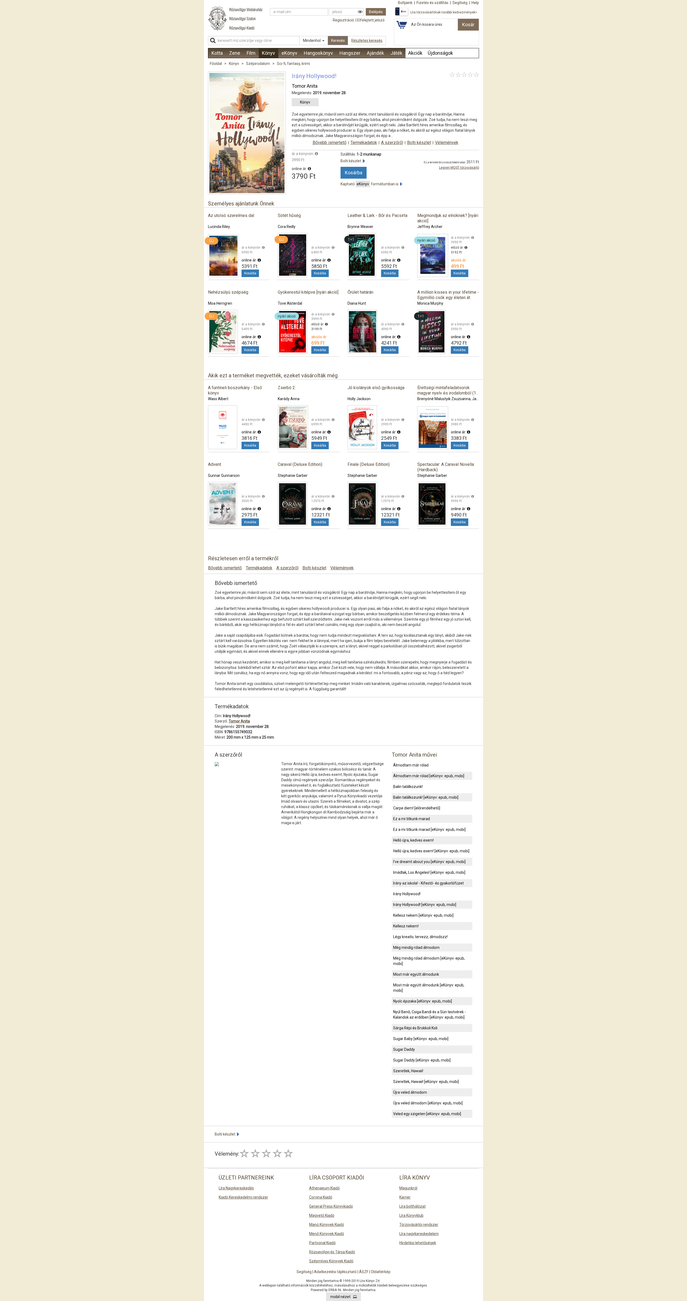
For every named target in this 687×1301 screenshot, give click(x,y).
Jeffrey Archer (430, 226)
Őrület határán (360, 292)
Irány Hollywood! (407, 894)
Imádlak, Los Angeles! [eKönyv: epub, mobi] (429, 872)
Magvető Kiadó (321, 1215)
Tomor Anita (304, 86)
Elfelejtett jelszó (371, 20)
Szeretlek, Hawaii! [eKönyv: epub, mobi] (426, 1081)
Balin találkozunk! (408, 786)
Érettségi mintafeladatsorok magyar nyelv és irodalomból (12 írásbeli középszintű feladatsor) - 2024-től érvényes (447, 395)
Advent (214, 464)
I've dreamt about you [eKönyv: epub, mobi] (429, 862)
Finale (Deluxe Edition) (369, 464)
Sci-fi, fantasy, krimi (293, 63)
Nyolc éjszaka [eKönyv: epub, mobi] (422, 1001)
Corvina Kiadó (320, 1197)
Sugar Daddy (404, 1049)
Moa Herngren (220, 303)
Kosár (468, 24)
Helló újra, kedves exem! (413, 840)
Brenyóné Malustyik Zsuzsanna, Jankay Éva (454, 399)
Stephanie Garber (293, 475)
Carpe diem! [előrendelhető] (416, 808)
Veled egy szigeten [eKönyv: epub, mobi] (427, 1114)
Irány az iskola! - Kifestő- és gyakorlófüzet (428, 883)
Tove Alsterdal (290, 303)
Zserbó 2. (287, 387)
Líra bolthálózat (412, 1206)
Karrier (405, 1197)
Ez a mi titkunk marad (411, 819)
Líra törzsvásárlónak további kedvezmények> (443, 12)
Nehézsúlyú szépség (228, 292)
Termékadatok (363, 142)
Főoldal (216, 63)
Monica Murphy (430, 303)
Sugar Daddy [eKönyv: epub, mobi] (422, 1060)
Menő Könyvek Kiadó (326, 1234)
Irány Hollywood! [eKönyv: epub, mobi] (424, 904)
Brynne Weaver (360, 226)
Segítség (304, 1272)
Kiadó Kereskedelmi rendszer (243, 1197)
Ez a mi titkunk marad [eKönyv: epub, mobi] (429, 829)
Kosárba (353, 172)
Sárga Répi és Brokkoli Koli (415, 1028)
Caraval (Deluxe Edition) (300, 464)
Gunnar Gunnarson (224, 475)
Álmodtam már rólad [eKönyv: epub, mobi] (428, 776)
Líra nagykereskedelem (419, 1234)
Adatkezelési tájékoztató (335, 1272)
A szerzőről (392, 142)
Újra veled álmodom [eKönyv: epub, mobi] (428, 1103)
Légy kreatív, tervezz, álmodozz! (420, 937)
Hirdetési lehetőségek (417, 1243)
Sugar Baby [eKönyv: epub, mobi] (420, 1039)
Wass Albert (218, 399)
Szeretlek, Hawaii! (408, 1071)
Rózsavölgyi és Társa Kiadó (332, 1252)
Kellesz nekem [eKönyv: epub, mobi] (423, 915)
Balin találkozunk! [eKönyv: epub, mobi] (425, 797)
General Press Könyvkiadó (331, 1206)
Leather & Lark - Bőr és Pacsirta (377, 215)
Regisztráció (343, 20)
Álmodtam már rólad (411, 765)
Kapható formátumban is (370, 184)
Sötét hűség (289, 215)
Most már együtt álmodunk (416, 974)
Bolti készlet (419, 142)
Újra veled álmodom (410, 1092)
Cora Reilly (286, 226)
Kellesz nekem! (406, 926)
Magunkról (408, 1188)
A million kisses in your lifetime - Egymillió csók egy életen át (448, 295)
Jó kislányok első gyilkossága (376, 387)
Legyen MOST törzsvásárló (459, 167)
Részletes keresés (366, 40)
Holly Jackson (359, 399)
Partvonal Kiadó (322, 1243)
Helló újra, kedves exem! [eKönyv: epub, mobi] (431, 851)
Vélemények (446, 142)
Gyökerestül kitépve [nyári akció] (308, 292)
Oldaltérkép (380, 1272)
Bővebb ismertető (329, 142)
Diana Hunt (357, 303)
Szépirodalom (258, 63)
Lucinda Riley (219, 226)
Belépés (376, 12)
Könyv (234, 63)
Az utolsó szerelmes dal (231, 215)
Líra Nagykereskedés (236, 1188)
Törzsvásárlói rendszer (418, 1224)
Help (475, 3)
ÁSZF (363, 1272)
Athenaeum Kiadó (324, 1188)
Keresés (338, 40)
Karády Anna (288, 399)
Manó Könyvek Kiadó (326, 1224)
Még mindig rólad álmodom (416, 947)
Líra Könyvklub (411, 1215)
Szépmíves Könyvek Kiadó (331, 1261)
